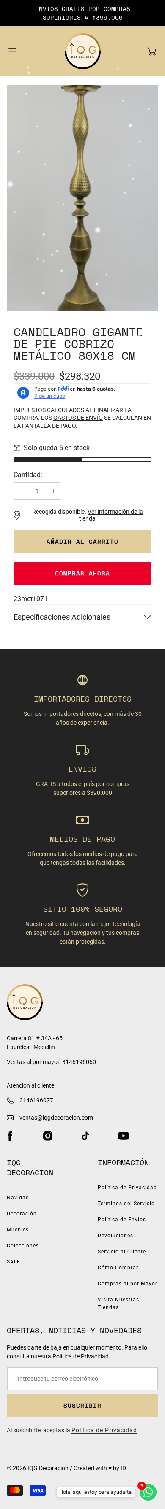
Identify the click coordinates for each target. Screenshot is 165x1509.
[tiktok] (85, 1135)
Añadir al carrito (82, 541)
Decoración (22, 1214)
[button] (152, 51)
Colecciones (23, 1246)
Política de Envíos (122, 1220)
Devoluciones (115, 1236)
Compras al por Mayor (127, 1284)
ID (123, 1468)
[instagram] (47, 1135)
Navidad (18, 1198)
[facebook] (9, 1135)
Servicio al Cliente (122, 1252)
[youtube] (123, 1135)
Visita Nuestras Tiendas (118, 1303)
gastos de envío (78, 417)
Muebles (18, 1230)
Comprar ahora (82, 573)
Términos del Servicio (126, 1204)
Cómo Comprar (118, 1268)
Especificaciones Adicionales (62, 617)
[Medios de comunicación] (82, 198)
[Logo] (83, 51)
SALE (13, 1262)
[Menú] (12, 51)
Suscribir (82, 1405)
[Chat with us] (148, 1492)
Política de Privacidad (127, 1187)
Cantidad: (28, 475)
